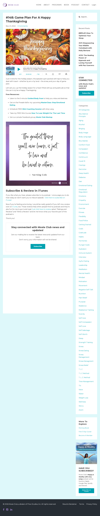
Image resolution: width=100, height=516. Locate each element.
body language (85, 137)
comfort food (84, 145)
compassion (83, 149)
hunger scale (84, 245)
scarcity (82, 314)
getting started (85, 225)
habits (81, 237)
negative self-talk (86, 290)
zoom (81, 410)
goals (81, 229)
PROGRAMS (57, 5)
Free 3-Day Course (85, 432)
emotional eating (85, 185)
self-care (82, 318)
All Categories (84, 110)
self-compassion (85, 322)
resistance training (86, 310)
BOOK (66, 5)
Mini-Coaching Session (32, 109)
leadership (83, 265)
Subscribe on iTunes (86, 490)
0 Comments (23, 26)
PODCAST (75, 5)
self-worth (83, 334)
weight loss (83, 398)
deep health (84, 173)
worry (81, 406)
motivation (83, 281)
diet (80, 181)
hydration (82, 249)
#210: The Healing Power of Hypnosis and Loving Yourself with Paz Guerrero (86, 60)
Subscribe (38, 246)
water (81, 394)
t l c (81, 369)
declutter (83, 169)
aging (81, 120)
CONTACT (85, 5)
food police (83, 221)
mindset (82, 277)
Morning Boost (84, 428)
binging (82, 129)
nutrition (82, 294)
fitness (81, 212)
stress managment (86, 361)
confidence (83, 153)
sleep (81, 338)
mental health (84, 273)
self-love (82, 326)
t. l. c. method (84, 377)
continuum (83, 157)
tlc (80, 386)
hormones (83, 241)
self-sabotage (84, 330)
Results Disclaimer (69, 504)
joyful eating (84, 261)
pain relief (83, 298)
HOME (38, 5)
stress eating (84, 351)
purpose (82, 302)
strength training (86, 342)
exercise (82, 208)
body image (83, 133)
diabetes (82, 177)
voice (81, 390)
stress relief (83, 365)
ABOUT (47, 5)
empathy (82, 200)
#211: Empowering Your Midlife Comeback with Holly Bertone (86, 46)
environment (84, 204)
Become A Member (85, 435)
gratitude (82, 233)
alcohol (82, 124)
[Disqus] (38, 285)
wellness (82, 402)
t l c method (84, 373)
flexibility (82, 216)
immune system (85, 253)
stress (81, 346)
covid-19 (82, 161)
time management (86, 381)
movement (83, 285)
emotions (82, 196)
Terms (81, 504)
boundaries (83, 141)
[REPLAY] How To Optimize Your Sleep (86, 35)
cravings (82, 165)
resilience (83, 306)
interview (82, 257)
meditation (83, 269)
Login (94, 5)
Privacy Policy (91, 504)
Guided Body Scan (35, 98)
